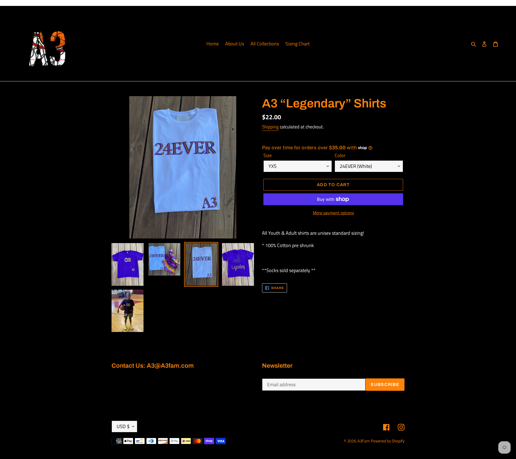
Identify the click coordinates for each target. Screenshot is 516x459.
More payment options (333, 212)
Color (340, 155)
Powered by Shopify (387, 441)
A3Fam (363, 441)
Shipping (270, 126)
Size (267, 155)
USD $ (123, 426)
